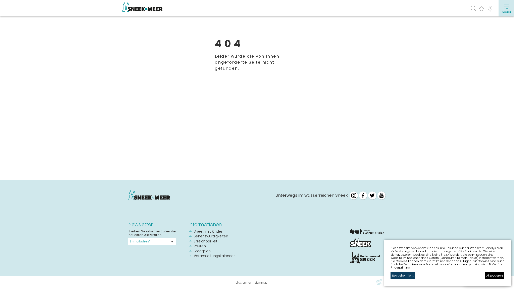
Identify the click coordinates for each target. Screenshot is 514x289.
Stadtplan (202, 251)
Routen (200, 246)
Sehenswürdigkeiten (211, 236)
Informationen (205, 224)
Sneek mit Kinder (208, 232)
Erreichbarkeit (205, 241)
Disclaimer (243, 282)
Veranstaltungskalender (214, 256)
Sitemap (261, 282)
